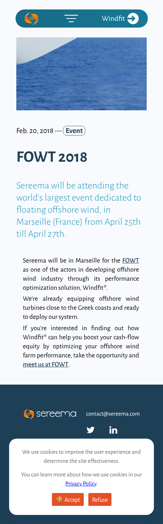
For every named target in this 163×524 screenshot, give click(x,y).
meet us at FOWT (45, 364)
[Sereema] (33, 18)
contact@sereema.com (113, 414)
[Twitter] (91, 430)
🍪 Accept (68, 500)
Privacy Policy (80, 484)
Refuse (100, 500)
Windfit (113, 18)
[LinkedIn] (113, 430)
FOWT (130, 260)
